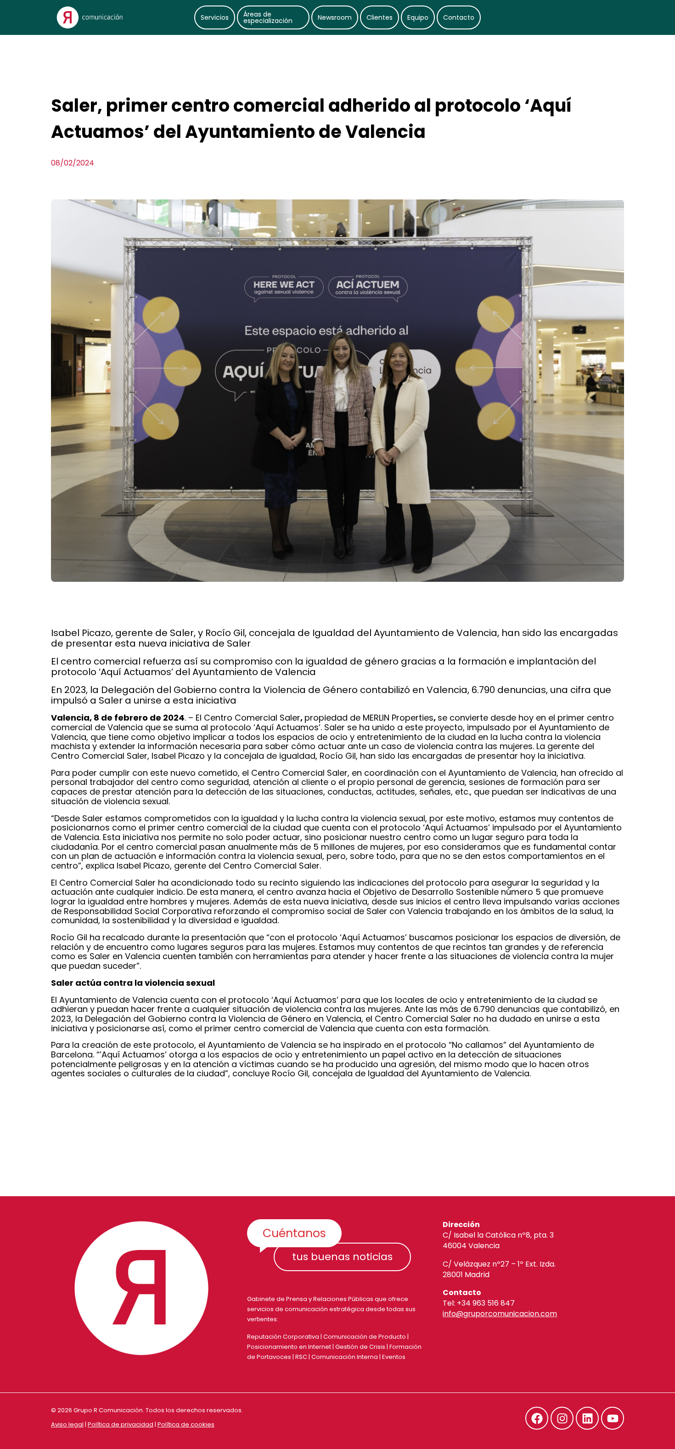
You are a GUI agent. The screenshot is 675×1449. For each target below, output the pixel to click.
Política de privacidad (120, 1424)
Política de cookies (186, 1424)
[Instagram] (562, 1418)
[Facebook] (536, 1418)
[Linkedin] (587, 1418)
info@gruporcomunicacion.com (500, 1313)
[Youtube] (612, 1418)
